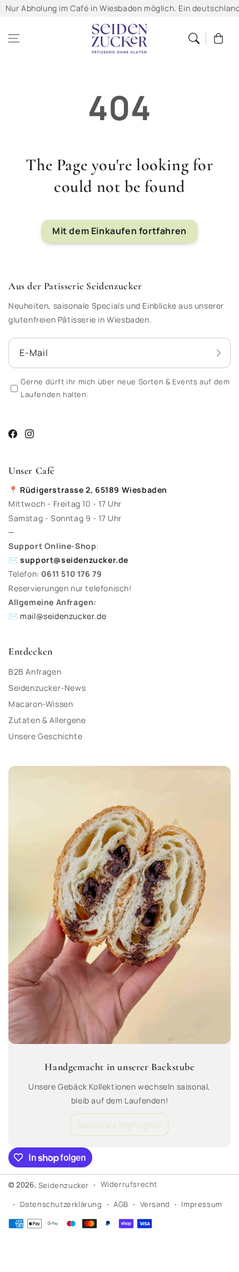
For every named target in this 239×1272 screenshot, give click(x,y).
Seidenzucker (63, 1185)
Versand (155, 1204)
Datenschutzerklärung (61, 1204)
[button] (14, 38)
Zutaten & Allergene (47, 720)
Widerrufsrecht (129, 1184)
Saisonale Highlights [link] (119, 1125)
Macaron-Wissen (40, 704)
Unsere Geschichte (45, 736)
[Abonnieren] (218, 353)
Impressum (201, 1204)
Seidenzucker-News (47, 687)
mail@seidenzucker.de (63, 616)
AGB (120, 1204)
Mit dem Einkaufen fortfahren (119, 231)
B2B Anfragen (34, 671)
